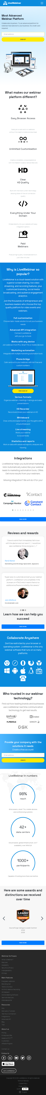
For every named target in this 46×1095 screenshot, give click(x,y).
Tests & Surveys (7, 987)
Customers (5, 1041)
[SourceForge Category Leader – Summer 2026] (23, 877)
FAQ (3, 1008)
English (24, 1092)
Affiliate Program (7, 1044)
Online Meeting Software (10, 995)
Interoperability (7, 970)
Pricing (4, 1033)
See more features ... (8, 997)
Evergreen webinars (8, 981)
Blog (3, 1022)
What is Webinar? (7, 960)
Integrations (6, 1016)
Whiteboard (5, 992)
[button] (12, 510)
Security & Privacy (7, 968)
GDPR (19, 1089)
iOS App (4, 973)
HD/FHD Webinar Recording (11, 989)
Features (4, 962)
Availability (5, 965)
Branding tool (6, 984)
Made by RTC (7, 1038)
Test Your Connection (9, 1014)
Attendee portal (7, 1000)
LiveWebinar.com (12, 3)
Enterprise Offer (7, 1035)
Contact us (5, 1049)
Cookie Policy (23, 1083)
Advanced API (6, 1019)
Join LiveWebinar (9, 1071)
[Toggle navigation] (42, 3)
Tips (3, 1025)
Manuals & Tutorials (8, 1011)
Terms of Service (23, 1081)
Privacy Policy (23, 1086)
